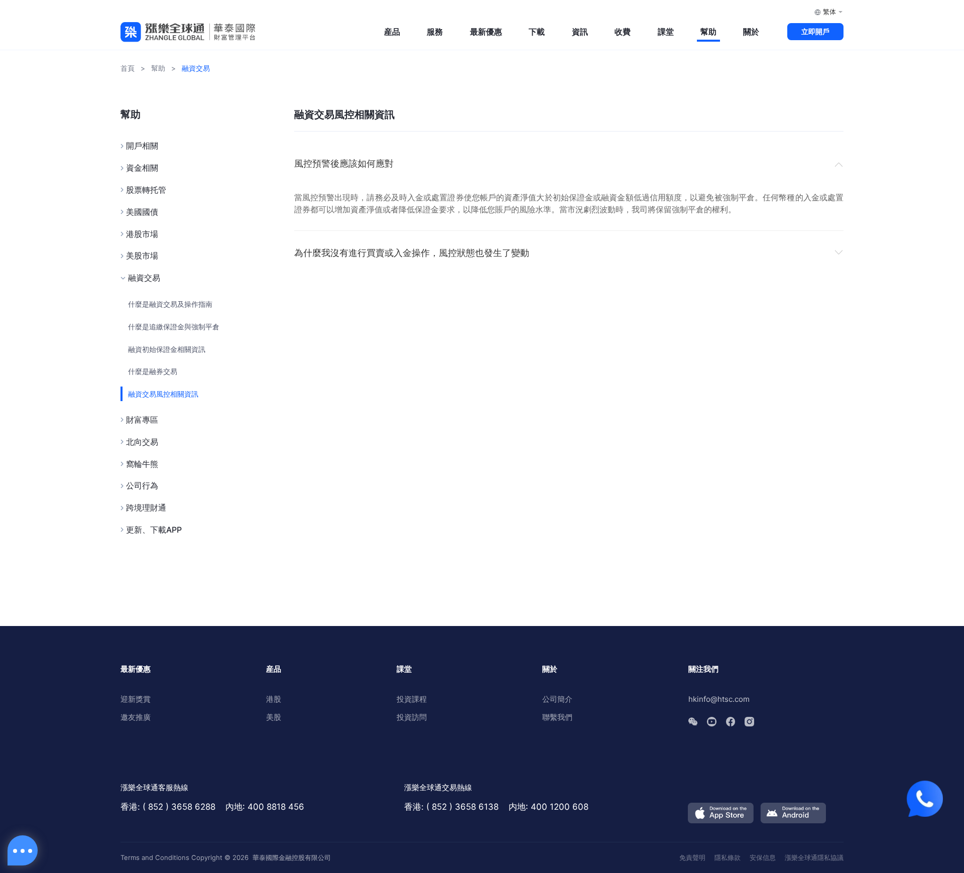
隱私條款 (727, 857)
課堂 (666, 32)
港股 (273, 699)
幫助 (708, 32)
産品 (392, 32)
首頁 (127, 68)
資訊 (580, 32)
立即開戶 (815, 31)
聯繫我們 (557, 717)
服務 (435, 32)
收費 (623, 32)
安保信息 (763, 857)
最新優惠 (486, 32)
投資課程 (412, 699)
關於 (751, 32)
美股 (273, 717)
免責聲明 (692, 857)
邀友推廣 (135, 717)
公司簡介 (557, 699)
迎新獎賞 (135, 699)
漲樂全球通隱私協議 (814, 857)
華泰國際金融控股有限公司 (292, 857)
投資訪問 (412, 717)
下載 (537, 32)
